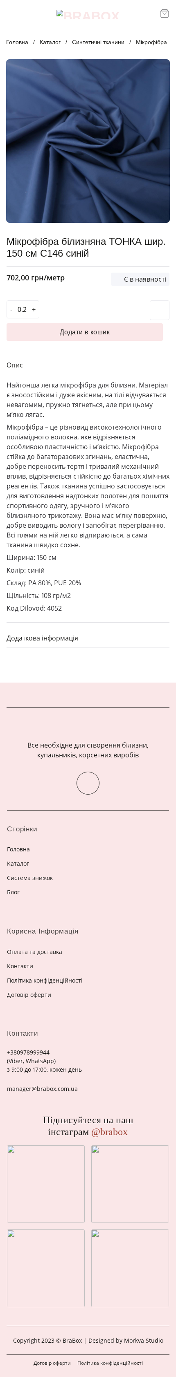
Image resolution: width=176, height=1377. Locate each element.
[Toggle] (160, 637)
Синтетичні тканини (98, 42)
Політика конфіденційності (110, 1362)
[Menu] (11, 14)
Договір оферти (52, 1362)
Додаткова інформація (42, 638)
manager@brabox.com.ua (42, 1089)
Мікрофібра (151, 42)
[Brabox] (88, 14)
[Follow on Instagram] (88, 783)
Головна (17, 42)
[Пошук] (151, 14)
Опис (15, 364)
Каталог (50, 42)
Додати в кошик (85, 332)
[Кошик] (164, 13)
